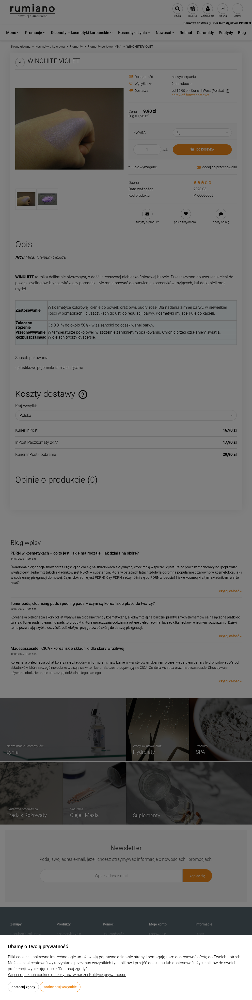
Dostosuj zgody (23, 987)
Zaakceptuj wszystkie (60, 987)
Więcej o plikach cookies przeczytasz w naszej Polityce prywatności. (67, 974)
